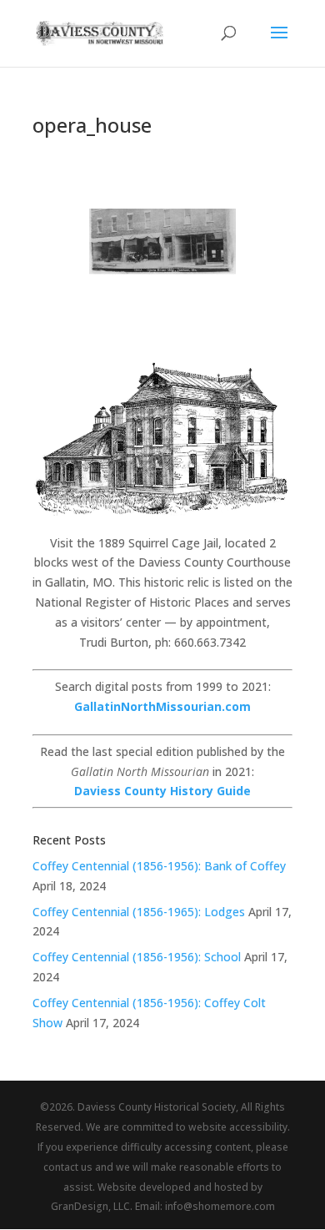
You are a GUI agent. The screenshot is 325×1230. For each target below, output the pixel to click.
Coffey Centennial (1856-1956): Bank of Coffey (159, 866)
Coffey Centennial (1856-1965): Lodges (138, 912)
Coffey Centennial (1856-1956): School (136, 957)
